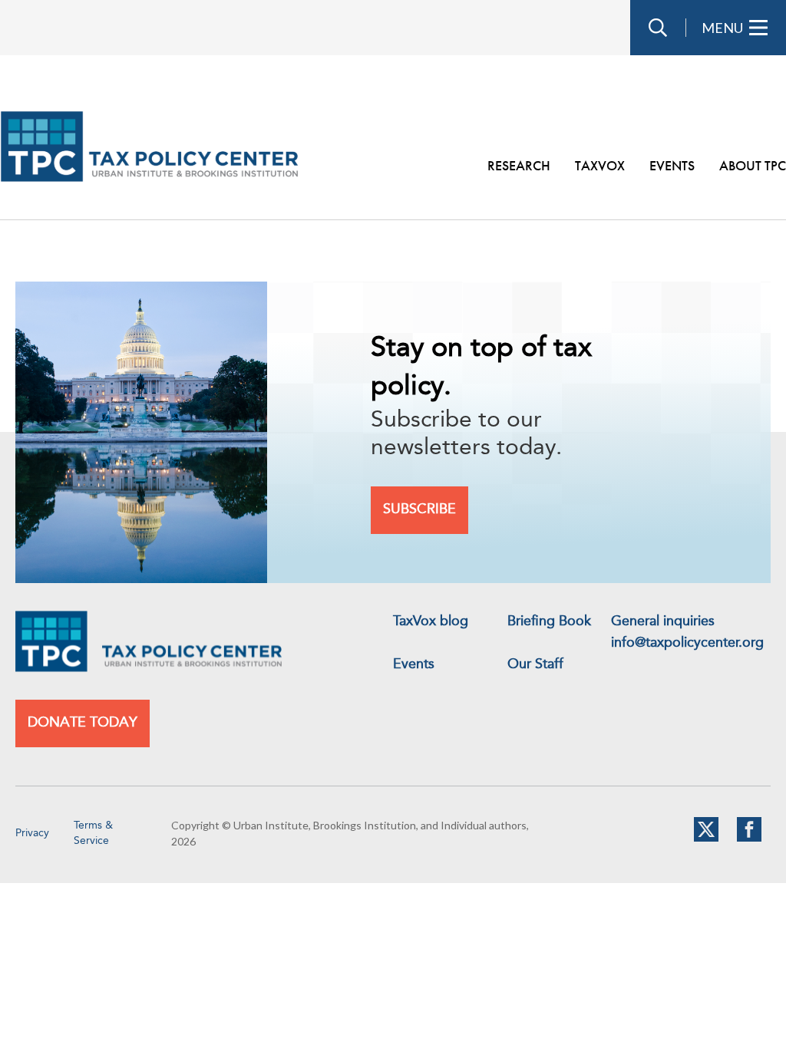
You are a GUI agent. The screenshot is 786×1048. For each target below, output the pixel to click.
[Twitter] (706, 838)
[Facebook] (749, 838)
